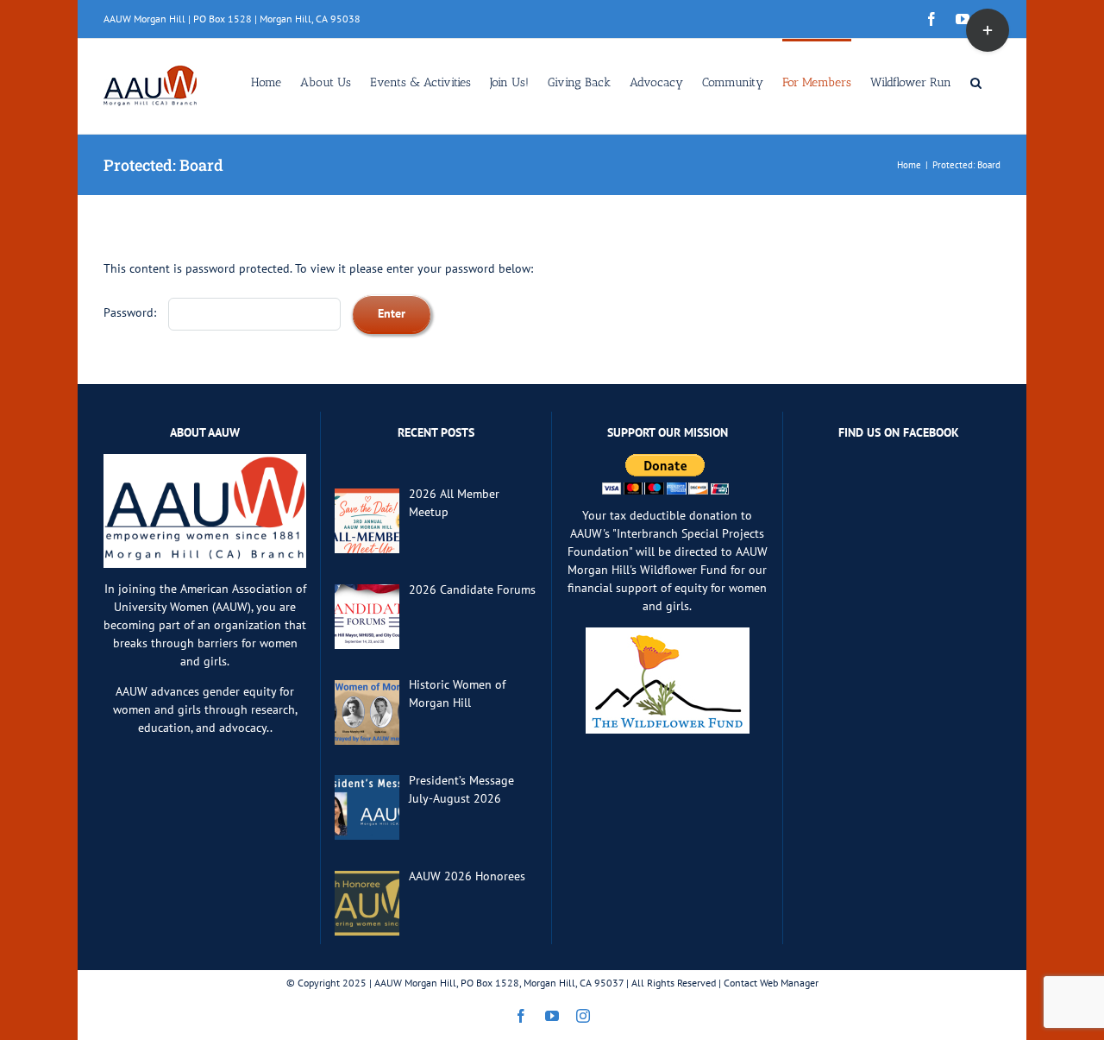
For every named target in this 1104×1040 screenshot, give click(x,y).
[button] (976, 81)
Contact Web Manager (771, 982)
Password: (132, 312)
